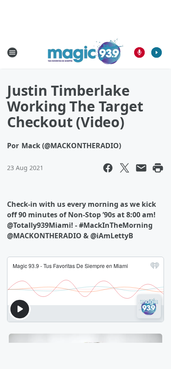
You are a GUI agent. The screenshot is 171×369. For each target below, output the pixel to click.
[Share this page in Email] (141, 168)
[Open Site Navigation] (12, 52)
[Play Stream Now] (156, 52)
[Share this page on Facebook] (108, 168)
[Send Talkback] (139, 52)
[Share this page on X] (124, 168)
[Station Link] (86, 52)
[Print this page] (158, 168)
